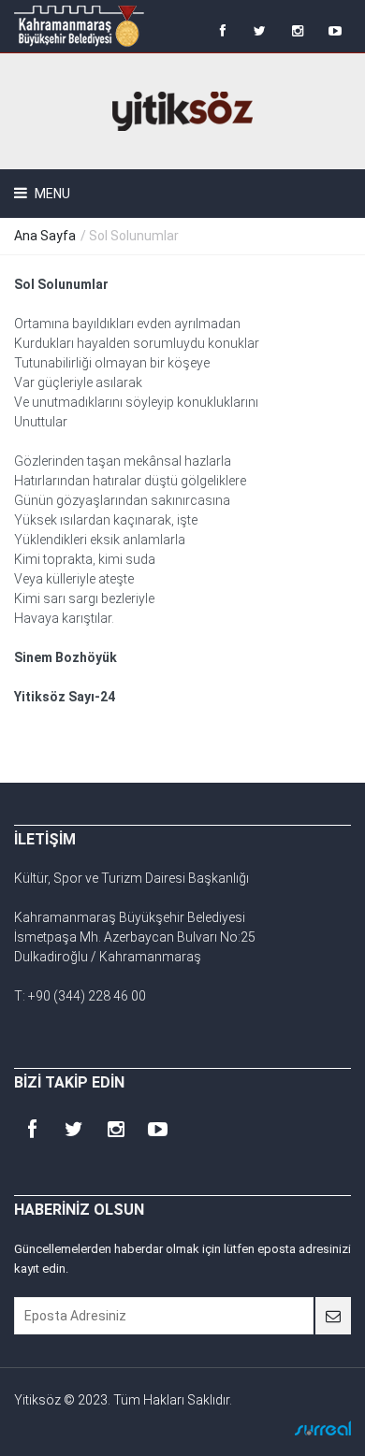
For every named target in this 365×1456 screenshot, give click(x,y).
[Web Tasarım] (323, 1427)
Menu (51, 193)
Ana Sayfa (45, 235)
